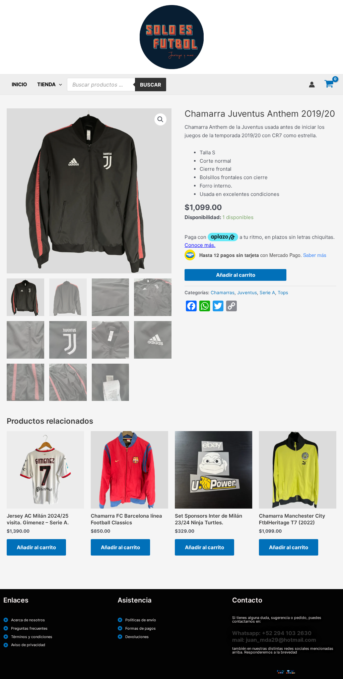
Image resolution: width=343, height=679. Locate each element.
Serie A (267, 292)
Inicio (19, 84)
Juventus (247, 292)
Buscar (150, 85)
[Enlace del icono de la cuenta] (312, 85)
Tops (283, 292)
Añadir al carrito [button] (36, 547)
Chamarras (222, 292)
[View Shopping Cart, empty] (329, 84)
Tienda (46, 84)
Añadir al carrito (235, 275)
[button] (59, 84)
